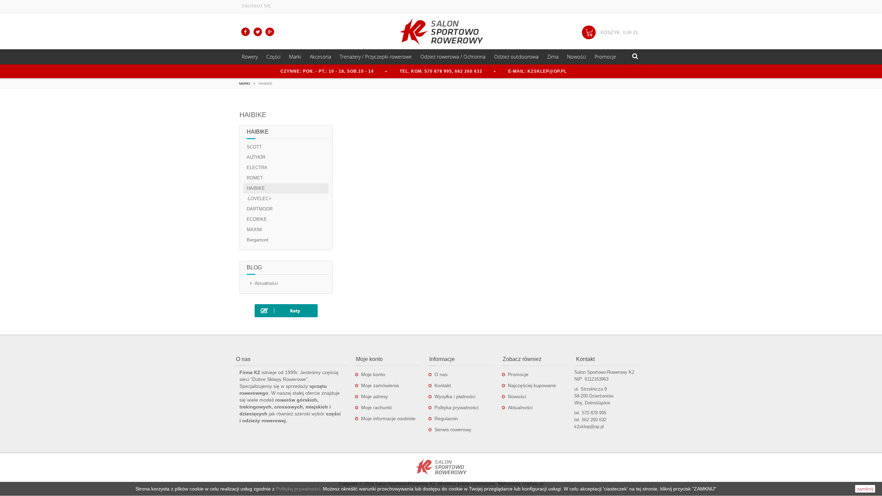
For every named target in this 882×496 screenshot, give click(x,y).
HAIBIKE (256, 188)
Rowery (250, 56)
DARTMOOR (260, 208)
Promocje (605, 56)
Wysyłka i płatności (454, 396)
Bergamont (257, 239)
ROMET (255, 177)
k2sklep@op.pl (589, 426)
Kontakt (442, 385)
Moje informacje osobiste (388, 418)
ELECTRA (257, 167)
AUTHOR (256, 157)
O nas (441, 374)
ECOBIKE (257, 219)
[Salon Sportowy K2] (441, 32)
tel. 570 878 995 (590, 412)
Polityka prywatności (456, 407)
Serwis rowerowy (452, 429)
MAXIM (254, 229)
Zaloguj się (256, 6)
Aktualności (266, 283)
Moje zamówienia (380, 385)
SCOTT (254, 146)
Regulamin (446, 418)
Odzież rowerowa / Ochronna (452, 56)
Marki (295, 56)
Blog (254, 267)
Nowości (576, 56)
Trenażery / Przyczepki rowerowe (376, 56)
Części (273, 56)
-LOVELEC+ (259, 198)
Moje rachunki (376, 407)
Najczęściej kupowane (532, 385)
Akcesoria (320, 56)
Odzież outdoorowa (516, 56)
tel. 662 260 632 (590, 419)
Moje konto (373, 374)
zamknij (865, 489)
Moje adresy (374, 396)
